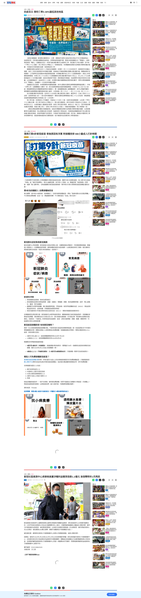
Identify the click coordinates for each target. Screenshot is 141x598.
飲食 (107, 85)
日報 (29, 9)
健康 (29, 131)
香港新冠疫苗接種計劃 (31, 360)
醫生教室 (33, 131)
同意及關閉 (111, 594)
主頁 (25, 9)
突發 (107, 25)
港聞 (32, 9)
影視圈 (107, 51)
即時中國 (108, 42)
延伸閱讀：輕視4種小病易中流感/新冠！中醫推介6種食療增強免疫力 (46, 391)
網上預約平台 (28, 362)
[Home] (11, 2)
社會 (32, 474)
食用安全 (108, 59)
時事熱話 (108, 76)
